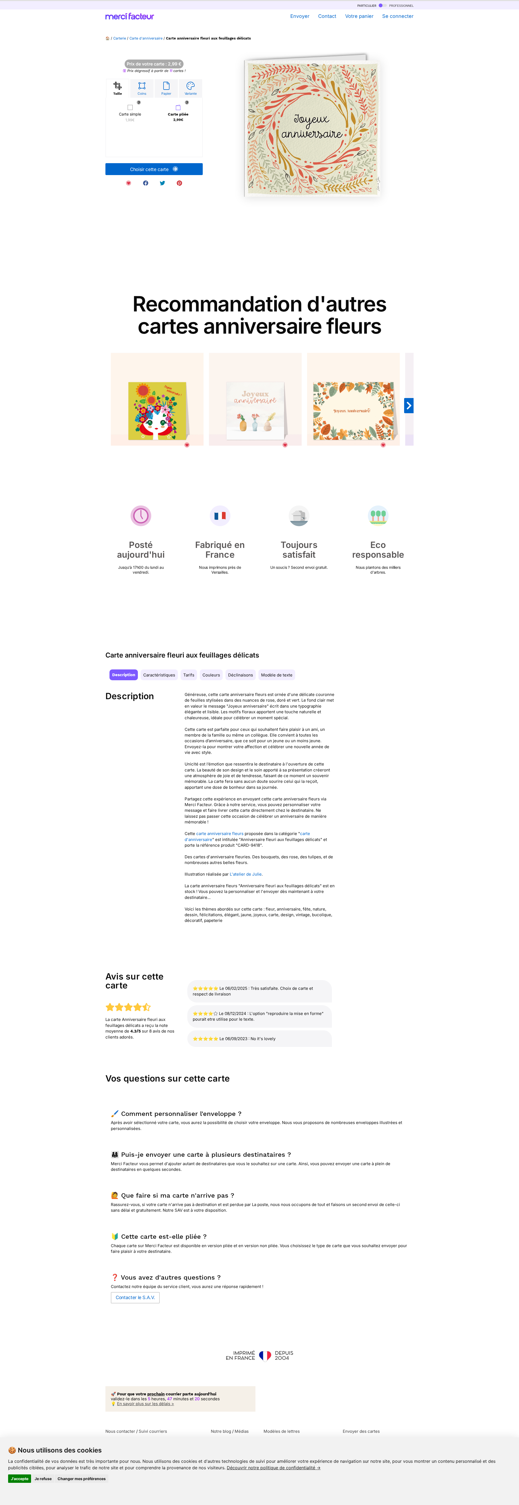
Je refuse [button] (43, 1478)
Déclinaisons (240, 675)
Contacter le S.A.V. (135, 1297)
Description (123, 674)
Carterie (119, 38)
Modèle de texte (276, 675)
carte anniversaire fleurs (220, 833)
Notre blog (221, 1431)
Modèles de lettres (282, 1431)
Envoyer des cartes (361, 1431)
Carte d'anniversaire (145, 38)
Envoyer (299, 16)
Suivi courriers (153, 1431)
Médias (242, 1431)
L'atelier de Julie (246, 874)
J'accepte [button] (19, 1478)
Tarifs (188, 675)
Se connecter (398, 16)
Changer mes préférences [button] (82, 1478)
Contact (327, 16)
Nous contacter (120, 1431)
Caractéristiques (159, 675)
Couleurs (211, 675)
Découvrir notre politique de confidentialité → (274, 1467)
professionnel (401, 5)
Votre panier (359, 16)
